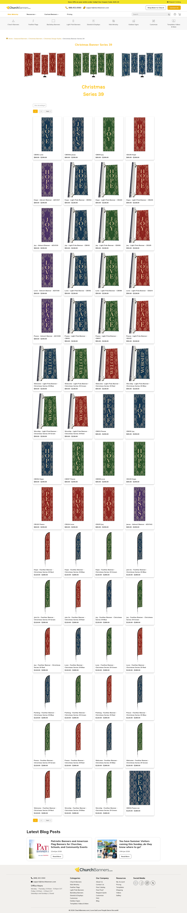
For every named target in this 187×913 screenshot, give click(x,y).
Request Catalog (175, 2)
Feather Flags (75, 887)
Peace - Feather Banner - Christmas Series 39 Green (44, 761)
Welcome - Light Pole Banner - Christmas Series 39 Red (108, 385)
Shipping (119, 890)
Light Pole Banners (77, 890)
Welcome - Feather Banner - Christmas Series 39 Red (45, 809)
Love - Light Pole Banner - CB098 (109, 291)
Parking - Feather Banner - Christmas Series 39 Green (75, 714)
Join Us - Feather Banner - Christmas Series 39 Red (75, 618)
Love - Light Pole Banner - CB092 (78, 291)
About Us (99, 882)
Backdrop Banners (76, 893)
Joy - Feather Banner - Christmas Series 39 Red (47, 666)
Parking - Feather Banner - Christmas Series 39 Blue (44, 714)
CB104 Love (69, 524)
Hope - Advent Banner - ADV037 (47, 200)
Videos (118, 893)
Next (47, 111)
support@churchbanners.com (97, 8)
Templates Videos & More (79, 904)
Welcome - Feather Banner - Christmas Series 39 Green (137, 761)
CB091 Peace (101, 431)
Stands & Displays (76, 895)
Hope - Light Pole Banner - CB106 (139, 200)
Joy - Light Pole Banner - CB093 (77, 245)
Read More (57, 856)
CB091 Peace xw (133, 808)
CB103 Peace (39, 524)
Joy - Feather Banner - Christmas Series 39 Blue (109, 618)
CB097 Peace (70, 479)
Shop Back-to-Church (156, 8)
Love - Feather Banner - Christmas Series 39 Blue (75, 666)
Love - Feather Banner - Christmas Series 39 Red (136, 666)
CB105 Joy (100, 524)
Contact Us (174, 8)
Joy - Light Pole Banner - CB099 (108, 245)
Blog (97, 901)
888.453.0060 (75, 7)
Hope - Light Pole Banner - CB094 (78, 200)
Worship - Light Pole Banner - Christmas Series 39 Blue (138, 385)
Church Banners (76, 882)
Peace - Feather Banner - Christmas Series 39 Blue (136, 714)
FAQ (97, 898)
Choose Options (47, 137)
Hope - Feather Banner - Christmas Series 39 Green (106, 571)
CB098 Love (100, 479)
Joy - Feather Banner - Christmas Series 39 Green (139, 618)
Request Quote (101, 893)
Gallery (118, 895)
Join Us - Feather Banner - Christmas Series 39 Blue (136, 571)
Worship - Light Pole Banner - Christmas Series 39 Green (45, 432)
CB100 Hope (131, 479)
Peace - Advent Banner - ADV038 (47, 336)
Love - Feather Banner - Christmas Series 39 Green (106, 666)
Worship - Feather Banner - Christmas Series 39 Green (107, 809)
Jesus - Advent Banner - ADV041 (139, 524)
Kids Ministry (13, 14)
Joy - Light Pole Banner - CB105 (138, 245)
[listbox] (39, 105)
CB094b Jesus (70, 155)
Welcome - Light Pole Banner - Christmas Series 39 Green (77, 385)
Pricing (69, 14)
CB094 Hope (39, 479)
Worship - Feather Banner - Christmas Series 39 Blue (76, 809)
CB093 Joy (130, 431)
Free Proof (99, 890)
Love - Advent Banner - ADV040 (46, 291)
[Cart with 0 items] (179, 14)
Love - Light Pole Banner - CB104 (139, 291)
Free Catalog (100, 887)
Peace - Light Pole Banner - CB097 (106, 337)
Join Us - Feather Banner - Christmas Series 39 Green (44, 618)
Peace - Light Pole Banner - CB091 (75, 337)
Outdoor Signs (75, 901)
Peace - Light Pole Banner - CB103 (137, 337)
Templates (120, 887)
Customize (74, 898)
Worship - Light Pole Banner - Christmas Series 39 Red (76, 432)
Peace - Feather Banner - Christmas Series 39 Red (75, 761)
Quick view (47, 132)
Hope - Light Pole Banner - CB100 (109, 200)
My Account (120, 882)
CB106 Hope (131, 155)
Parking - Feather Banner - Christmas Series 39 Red (106, 714)
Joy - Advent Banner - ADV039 (46, 245)
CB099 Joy (100, 155)
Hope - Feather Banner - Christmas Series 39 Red (44, 571)
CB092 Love (38, 155)
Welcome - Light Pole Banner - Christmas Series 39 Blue (46, 385)
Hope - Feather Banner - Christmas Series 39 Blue (75, 571)
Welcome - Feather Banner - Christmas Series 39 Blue (107, 761)
